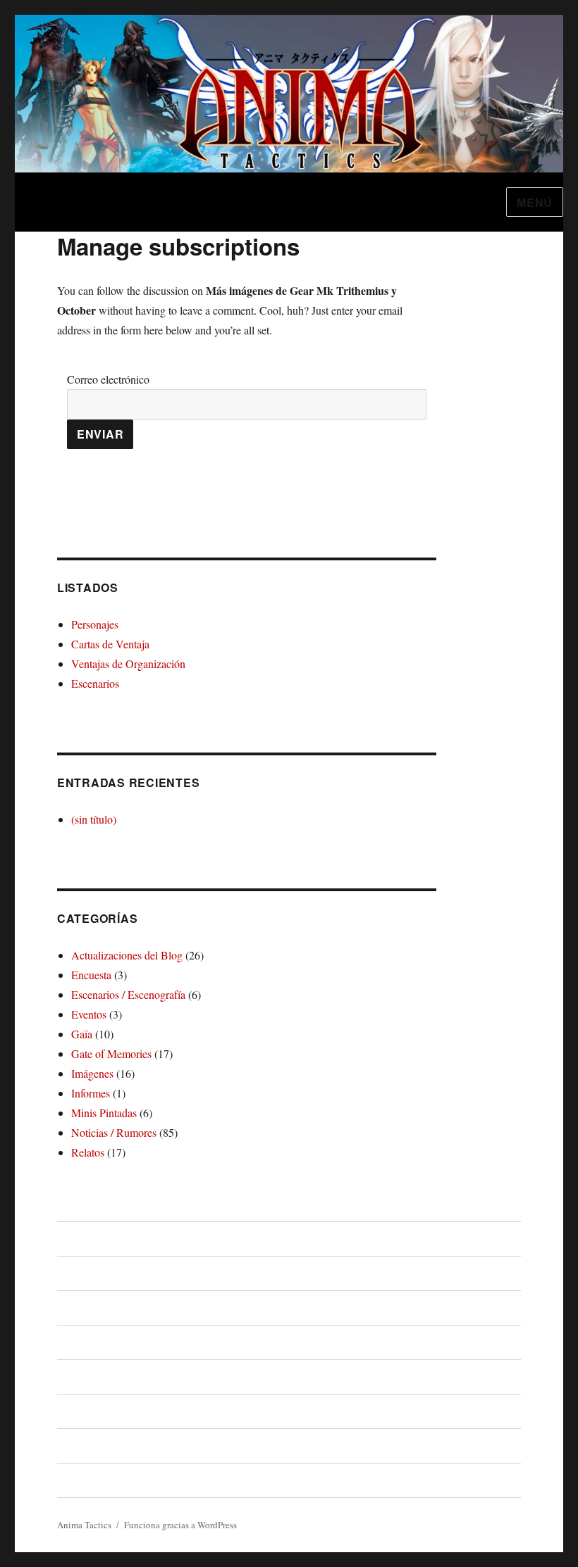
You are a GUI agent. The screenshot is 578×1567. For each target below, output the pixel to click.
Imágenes (92, 1073)
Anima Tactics (84, 1524)
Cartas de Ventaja (110, 643)
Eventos (88, 1014)
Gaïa (81, 1033)
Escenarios (95, 683)
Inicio (70, 1239)
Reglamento (87, 1307)
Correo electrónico (108, 379)
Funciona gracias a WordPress (180, 1524)
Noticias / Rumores (113, 1132)
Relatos (87, 1152)
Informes (90, 1092)
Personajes (94, 624)
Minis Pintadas (104, 1112)
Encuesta (91, 974)
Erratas (75, 1411)
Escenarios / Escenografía (128, 994)
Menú (535, 202)
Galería (75, 1445)
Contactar (81, 1480)
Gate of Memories (111, 1053)
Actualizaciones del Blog (127, 955)
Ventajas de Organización (128, 663)
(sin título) (93, 819)
